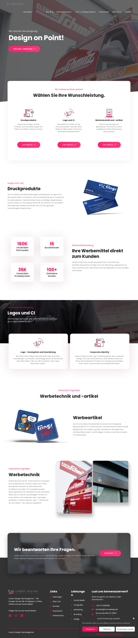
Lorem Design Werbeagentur (21, 632)
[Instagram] (16, 615)
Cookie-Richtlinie (100, 634)
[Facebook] (10, 615)
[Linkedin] (22, 615)
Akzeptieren (90, 629)
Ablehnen (107, 629)
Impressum (118, 634)
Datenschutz (110, 634)
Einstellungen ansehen (125, 629)
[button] (134, 618)
